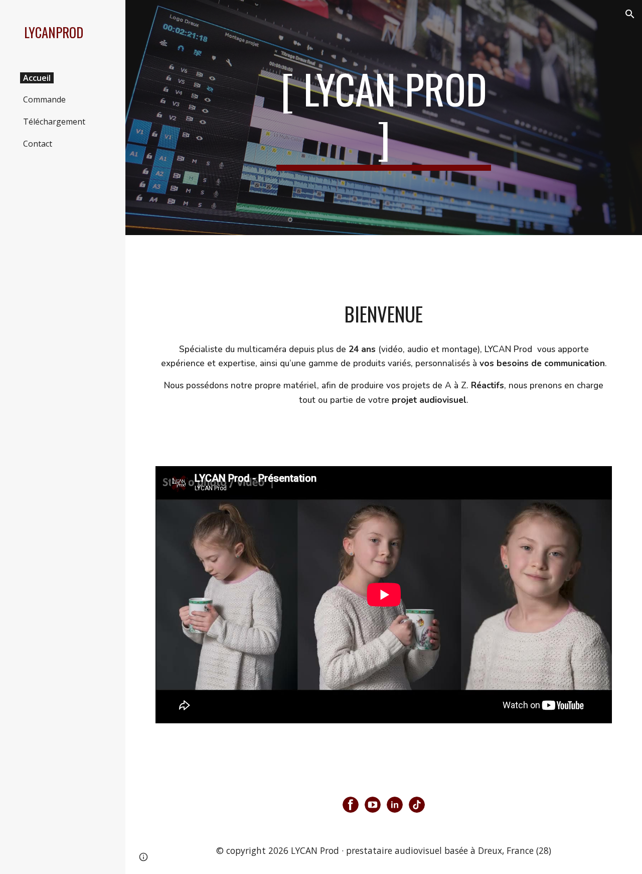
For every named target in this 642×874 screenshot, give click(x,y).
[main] (383, 117)
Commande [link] (44, 99)
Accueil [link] (37, 77)
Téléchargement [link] (54, 121)
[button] (630, 14)
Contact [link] (37, 143)
